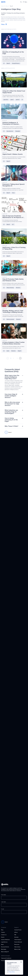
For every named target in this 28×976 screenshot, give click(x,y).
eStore (16, 932)
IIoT (13, 224)
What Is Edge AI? (5, 951)
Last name (3, 901)
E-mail (2, 909)
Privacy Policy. (12, 971)
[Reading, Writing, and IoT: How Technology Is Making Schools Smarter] (14, 299)
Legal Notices (4, 942)
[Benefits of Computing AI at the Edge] (14, 40)
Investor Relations (5, 939)
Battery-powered (10, 319)
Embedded (17, 131)
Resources (16, 944)
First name (3, 894)
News (2, 944)
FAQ (15, 934)
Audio (8, 350)
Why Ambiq (3, 949)
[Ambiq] (3, 2)
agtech (11, 99)
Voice (13, 192)
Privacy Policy (4, 960)
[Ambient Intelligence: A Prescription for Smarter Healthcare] (14, 111)
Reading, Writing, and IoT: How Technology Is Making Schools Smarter (12, 312)
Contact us (3, 934)
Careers (3, 932)
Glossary (16, 937)
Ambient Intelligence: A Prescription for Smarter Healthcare (10, 124)
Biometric (18, 287)
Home (2, 6)
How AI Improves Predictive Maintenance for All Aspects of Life (12, 217)
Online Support (17, 939)
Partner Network (18, 942)
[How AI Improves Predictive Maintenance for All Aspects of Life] (14, 204)
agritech (17, 99)
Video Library (17, 946)
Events (2, 937)
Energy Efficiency (15, 63)
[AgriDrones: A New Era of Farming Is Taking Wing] (14, 236)
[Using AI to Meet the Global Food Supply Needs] (14, 79)
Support (16, 927)
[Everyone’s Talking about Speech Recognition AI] (14, 173)
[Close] (21, 962)
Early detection (10, 131)
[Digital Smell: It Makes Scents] (14, 143)
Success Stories (5, 946)
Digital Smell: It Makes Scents (12, 154)
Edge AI (8, 63)
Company (3, 927)
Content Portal (17, 929)
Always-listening (10, 287)
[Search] (21, 2)
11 (17, 358)
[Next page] (20, 358)
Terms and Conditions (6, 958)
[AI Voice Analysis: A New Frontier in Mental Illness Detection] (14, 331)
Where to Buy (17, 949)
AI (22, 99)
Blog (7, 6)
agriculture (6, 99)
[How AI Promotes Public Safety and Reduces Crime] (14, 267)
